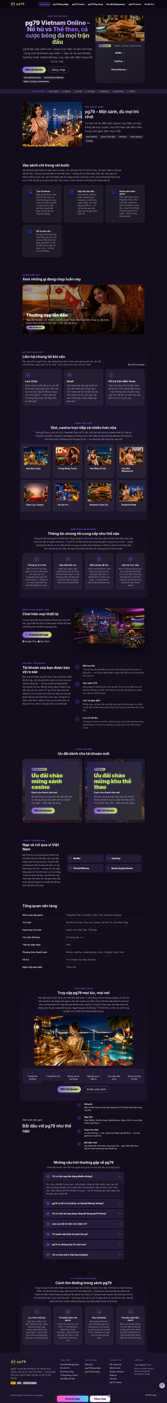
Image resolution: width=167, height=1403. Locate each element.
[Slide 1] (79, 330)
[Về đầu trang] (162, 1385)
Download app (38, 634)
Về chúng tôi (116, 1364)
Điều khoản (115, 1368)
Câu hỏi (113, 1379)
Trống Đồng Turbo (69, 1375)
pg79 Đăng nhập (60, 4)
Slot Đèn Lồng (67, 1372)
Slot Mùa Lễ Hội (67, 1379)
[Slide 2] (83, 330)
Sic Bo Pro (149, 4)
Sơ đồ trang (150, 1395)
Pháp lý (113, 1375)
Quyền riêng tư (117, 1372)
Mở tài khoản (34, 69)
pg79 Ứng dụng (95, 4)
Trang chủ (44, 4)
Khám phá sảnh (96, 1089)
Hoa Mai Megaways (115, 4)
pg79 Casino (78, 4)
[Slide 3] (88, 330)
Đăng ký (89, 1364)
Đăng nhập (58, 69)
